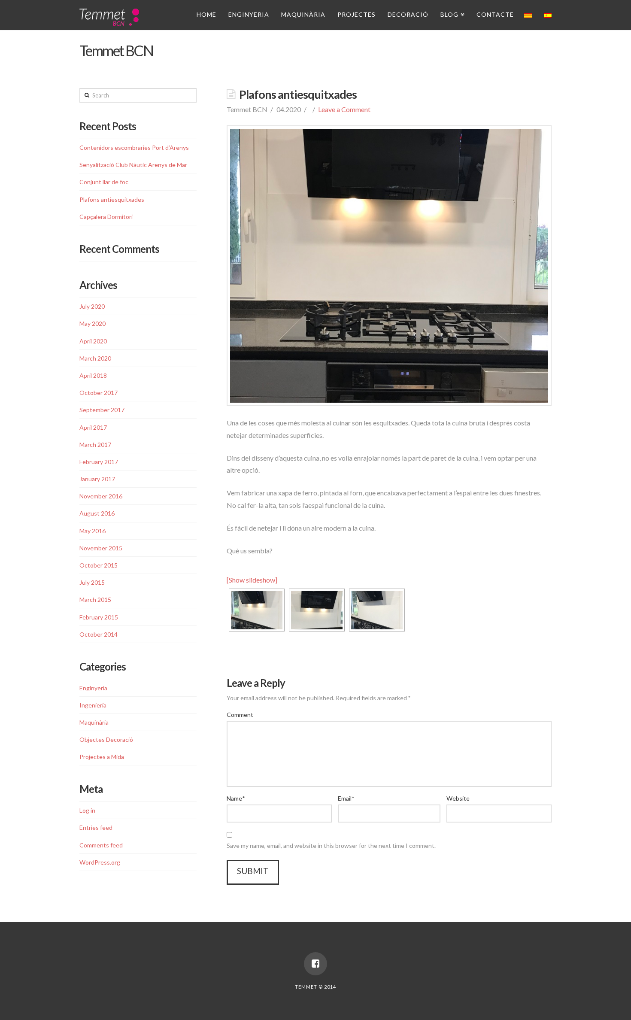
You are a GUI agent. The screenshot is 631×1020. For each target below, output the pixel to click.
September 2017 (101, 409)
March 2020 (95, 358)
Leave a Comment (344, 109)
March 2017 (95, 444)
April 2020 (93, 341)
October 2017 (98, 392)
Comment (240, 714)
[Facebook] (315, 963)
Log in (87, 810)
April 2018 (93, 375)
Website (458, 798)
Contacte (495, 14)
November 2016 (100, 496)
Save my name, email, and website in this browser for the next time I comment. (331, 845)
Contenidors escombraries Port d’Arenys (134, 147)
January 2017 (97, 479)
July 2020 (92, 306)
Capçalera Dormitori (106, 216)
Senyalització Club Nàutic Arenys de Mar (133, 164)
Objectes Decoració (106, 739)
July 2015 (92, 582)
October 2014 (98, 634)
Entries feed (95, 827)
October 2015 (98, 565)
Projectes (356, 14)
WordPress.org (99, 862)
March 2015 (95, 599)
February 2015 (98, 617)
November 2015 (100, 548)
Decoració (408, 14)
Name (236, 798)
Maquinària (303, 14)
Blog (450, 13)
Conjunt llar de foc (103, 181)
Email (346, 798)
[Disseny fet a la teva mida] (109, 16)
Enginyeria (248, 14)
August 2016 (97, 513)
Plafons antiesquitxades (111, 199)
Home (206, 14)
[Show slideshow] (252, 580)
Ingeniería (92, 705)
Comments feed (101, 845)
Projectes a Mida (101, 756)
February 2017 (98, 461)
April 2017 (93, 427)
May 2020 (92, 323)
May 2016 (92, 530)
